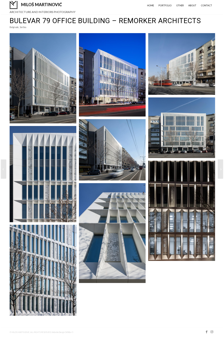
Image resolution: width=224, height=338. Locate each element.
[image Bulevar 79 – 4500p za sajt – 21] (113, 76)
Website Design (58, 332)
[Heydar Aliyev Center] (3, 169)
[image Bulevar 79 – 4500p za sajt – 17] (113, 234)
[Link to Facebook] (206, 333)
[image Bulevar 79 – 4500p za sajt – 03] (183, 129)
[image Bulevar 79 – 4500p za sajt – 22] (183, 212)
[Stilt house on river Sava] (220, 169)
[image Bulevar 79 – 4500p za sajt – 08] (44, 175)
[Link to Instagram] (211, 333)
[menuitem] (150, 5)
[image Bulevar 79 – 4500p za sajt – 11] (44, 79)
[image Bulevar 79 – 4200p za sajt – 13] (113, 151)
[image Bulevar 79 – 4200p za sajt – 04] (183, 65)
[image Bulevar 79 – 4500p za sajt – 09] (44, 271)
